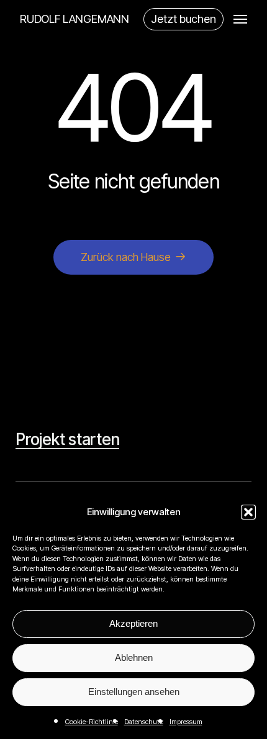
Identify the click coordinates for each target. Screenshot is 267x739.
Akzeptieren (133, 623)
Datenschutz (143, 721)
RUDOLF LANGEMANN (74, 19)
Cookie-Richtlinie (91, 721)
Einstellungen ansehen (133, 691)
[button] (248, 512)
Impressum (186, 721)
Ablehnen (134, 657)
